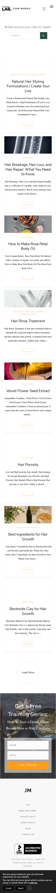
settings (33, 883)
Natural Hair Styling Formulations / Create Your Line (28, 86)
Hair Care (28, 158)
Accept (8, 888)
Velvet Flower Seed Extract (28, 390)
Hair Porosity (28, 464)
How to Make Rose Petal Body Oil (28, 246)
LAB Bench (28, 237)
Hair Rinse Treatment (28, 321)
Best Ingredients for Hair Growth (28, 537)
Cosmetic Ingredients (28, 527)
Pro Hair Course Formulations (28, 75)
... (37, 114)
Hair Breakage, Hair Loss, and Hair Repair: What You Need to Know (28, 169)
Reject (20, 888)
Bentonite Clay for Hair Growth (28, 611)
